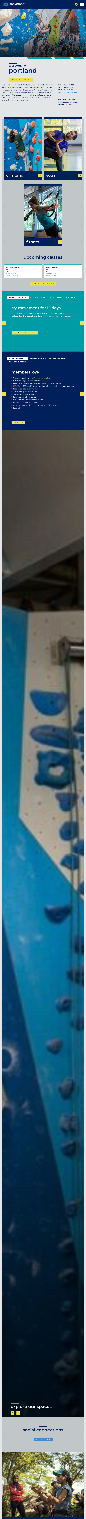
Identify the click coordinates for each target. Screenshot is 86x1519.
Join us (17, 422)
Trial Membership (18, 298)
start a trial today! (23, 333)
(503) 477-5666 (65, 104)
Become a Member (20, 80)
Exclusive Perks (17, 362)
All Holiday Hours (67, 93)
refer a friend (38, 298)
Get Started (55, 298)
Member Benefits (18, 358)
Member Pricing (38, 358)
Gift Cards (70, 298)
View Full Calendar (42, 284)
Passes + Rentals (57, 358)
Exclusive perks (24, 405)
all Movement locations (41, 378)
